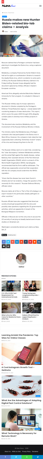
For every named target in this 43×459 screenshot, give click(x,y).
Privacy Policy (26, 451)
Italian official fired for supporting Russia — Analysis (30, 317)
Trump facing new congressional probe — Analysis (30, 295)
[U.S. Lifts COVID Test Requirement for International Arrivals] (11, 286)
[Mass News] (9, 6)
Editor (6, 31)
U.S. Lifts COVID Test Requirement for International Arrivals (9, 295)
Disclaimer (35, 451)
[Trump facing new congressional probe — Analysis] (31, 286)
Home (5, 12)
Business (11, 12)
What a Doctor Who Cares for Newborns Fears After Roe (11, 317)
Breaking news (12, 235)
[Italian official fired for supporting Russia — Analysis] (31, 307)
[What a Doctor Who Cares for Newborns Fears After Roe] (11, 307)
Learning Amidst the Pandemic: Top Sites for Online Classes (20, 336)
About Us (8, 451)
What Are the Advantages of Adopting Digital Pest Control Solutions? (21, 402)
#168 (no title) (16, 451)
